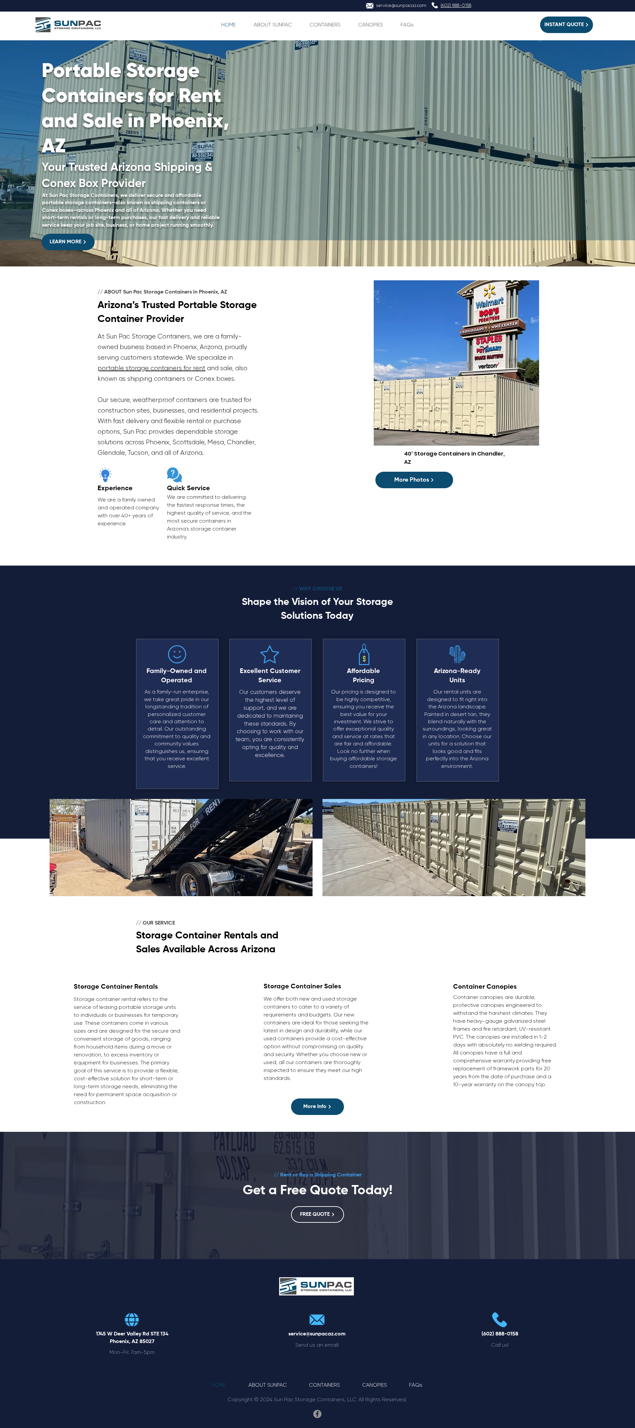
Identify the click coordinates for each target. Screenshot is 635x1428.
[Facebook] (317, 1414)
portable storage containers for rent (151, 368)
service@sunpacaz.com (401, 5)
